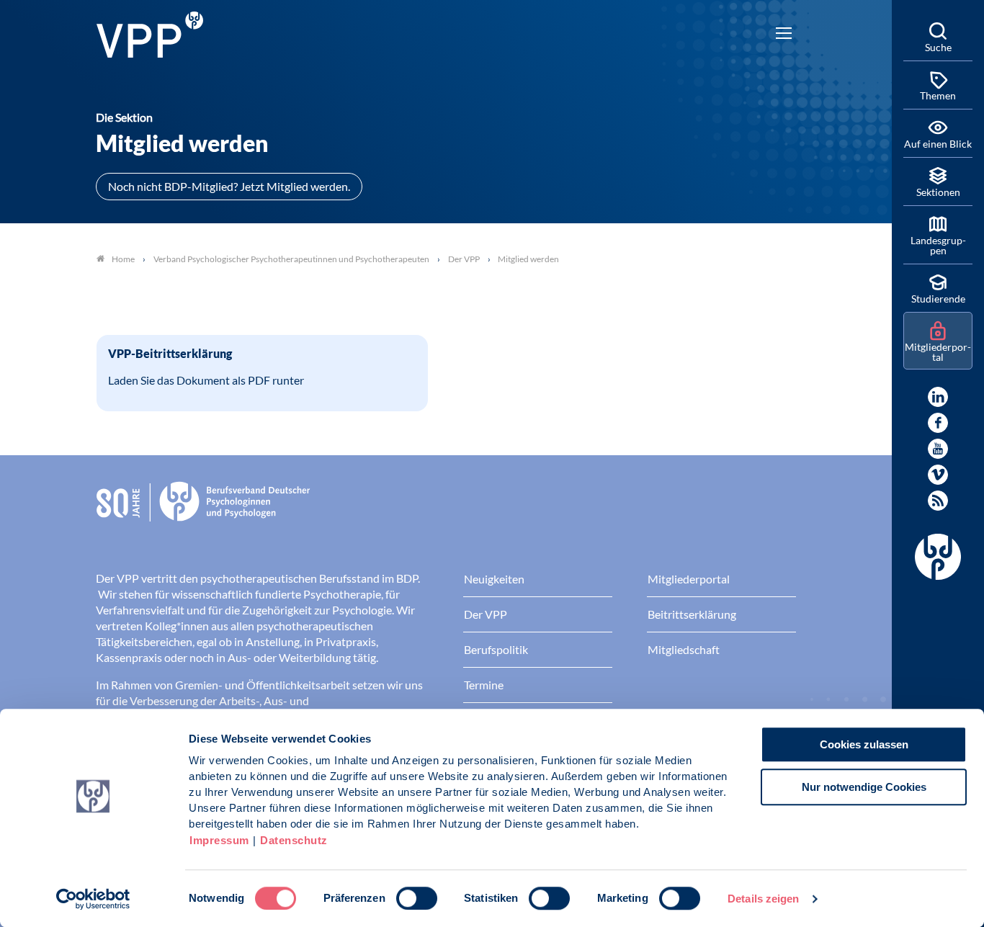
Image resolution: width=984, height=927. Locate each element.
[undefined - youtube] (938, 449)
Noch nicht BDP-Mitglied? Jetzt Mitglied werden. (229, 186)
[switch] (416, 898)
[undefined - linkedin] (938, 397)
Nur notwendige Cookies (864, 787)
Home (123, 259)
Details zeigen (763, 898)
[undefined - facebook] (938, 423)
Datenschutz (294, 840)
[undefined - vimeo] (938, 475)
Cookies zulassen (864, 744)
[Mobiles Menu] (783, 34)
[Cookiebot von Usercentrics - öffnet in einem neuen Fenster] (93, 899)
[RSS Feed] (938, 501)
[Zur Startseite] (150, 32)
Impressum (219, 840)
